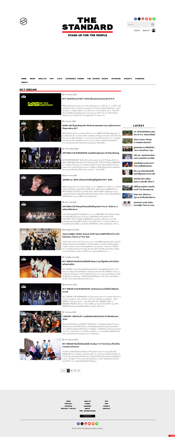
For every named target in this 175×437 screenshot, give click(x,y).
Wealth (87, 401)
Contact (106, 408)
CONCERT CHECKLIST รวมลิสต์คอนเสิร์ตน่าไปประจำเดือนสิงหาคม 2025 (90, 317)
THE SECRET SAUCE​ (97, 79)
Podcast (68, 403)
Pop (106, 401)
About (87, 408)
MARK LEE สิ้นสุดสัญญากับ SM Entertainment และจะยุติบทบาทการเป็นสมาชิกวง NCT (91, 126)
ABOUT (24, 82)
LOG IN (137, 30)
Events (106, 406)
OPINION (116, 79)
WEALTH (42, 79)
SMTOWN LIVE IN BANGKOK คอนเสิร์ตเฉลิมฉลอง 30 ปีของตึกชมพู (90, 153)
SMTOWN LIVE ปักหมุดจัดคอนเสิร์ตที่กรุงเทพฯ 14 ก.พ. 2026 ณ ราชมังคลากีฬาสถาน (90, 207)
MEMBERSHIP (87, 416)
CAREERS (139, 79)
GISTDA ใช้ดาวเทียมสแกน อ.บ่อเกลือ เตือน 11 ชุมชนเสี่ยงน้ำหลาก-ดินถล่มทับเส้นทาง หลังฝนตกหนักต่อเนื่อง (144, 180)
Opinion (68, 406)
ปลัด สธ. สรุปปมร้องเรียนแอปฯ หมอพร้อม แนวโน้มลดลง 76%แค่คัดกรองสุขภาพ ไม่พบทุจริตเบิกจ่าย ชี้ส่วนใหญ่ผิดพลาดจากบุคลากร (144, 156)
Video (87, 403)
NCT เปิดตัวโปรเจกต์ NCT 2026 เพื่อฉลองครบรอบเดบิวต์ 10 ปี (88, 98)
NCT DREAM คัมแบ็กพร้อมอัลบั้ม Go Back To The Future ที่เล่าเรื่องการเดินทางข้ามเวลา (91, 345)
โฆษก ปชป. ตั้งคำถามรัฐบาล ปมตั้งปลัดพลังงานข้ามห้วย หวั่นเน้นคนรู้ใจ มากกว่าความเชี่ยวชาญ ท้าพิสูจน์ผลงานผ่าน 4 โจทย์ (144, 195)
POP (52, 79)
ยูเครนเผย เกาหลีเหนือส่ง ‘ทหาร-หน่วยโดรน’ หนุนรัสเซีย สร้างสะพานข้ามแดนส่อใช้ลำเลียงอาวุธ (144, 148)
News (68, 401)
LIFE (59, 79)
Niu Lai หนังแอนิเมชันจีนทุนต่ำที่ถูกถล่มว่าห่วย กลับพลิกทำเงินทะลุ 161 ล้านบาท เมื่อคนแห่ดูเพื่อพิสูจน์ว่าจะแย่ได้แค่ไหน (144, 172)
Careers (87, 406)
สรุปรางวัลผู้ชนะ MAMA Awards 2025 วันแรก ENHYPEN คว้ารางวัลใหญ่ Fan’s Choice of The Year (90, 235)
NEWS (32, 79)
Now (106, 403)
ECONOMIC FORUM (74, 79)
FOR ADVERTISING (88, 411)
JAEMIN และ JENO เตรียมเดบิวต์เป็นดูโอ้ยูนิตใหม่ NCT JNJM (87, 179)
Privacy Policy (68, 408)
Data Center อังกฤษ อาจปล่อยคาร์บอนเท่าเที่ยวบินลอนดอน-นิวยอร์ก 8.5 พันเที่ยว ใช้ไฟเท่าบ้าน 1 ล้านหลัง (144, 141)
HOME (24, 79)
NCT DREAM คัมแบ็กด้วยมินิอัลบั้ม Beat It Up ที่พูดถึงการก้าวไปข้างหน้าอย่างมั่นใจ (90, 262)
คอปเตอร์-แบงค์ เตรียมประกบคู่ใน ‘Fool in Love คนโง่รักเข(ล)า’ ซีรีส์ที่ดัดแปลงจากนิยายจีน (144, 203)
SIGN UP (146, 30)
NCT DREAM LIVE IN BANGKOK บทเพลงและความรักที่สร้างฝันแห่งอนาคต (90, 290)
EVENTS (128, 79)
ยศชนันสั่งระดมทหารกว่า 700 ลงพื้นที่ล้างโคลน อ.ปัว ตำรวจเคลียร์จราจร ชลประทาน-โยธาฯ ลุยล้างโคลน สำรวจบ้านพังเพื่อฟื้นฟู (144, 164)
